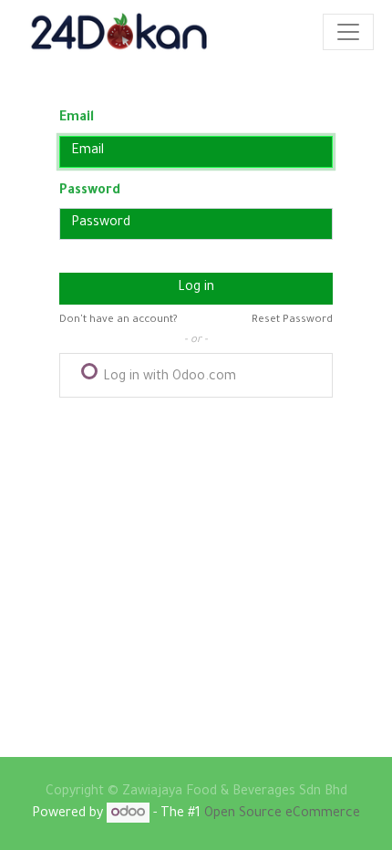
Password (89, 191)
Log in (196, 288)
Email (76, 118)
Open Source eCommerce (282, 814)
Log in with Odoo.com (167, 377)
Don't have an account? (118, 321)
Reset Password (292, 321)
